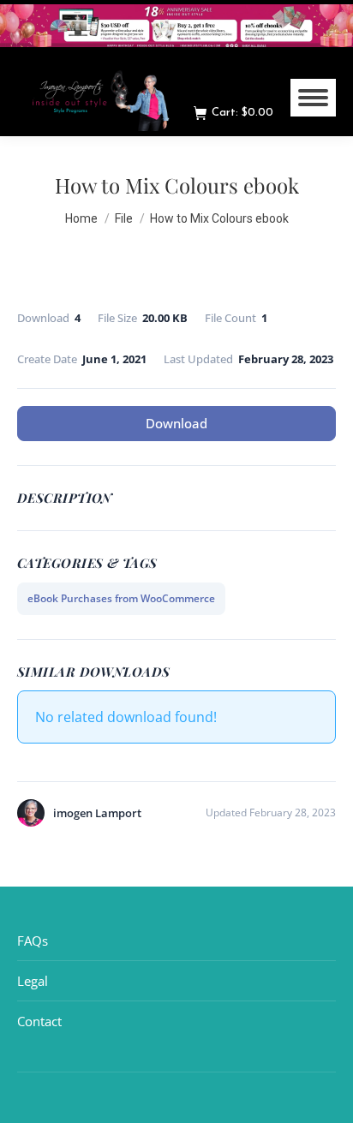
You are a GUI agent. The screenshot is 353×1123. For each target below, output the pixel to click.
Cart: (242, 112)
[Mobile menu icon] (313, 97)
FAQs (32, 940)
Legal (32, 980)
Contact (39, 1021)
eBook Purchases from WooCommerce (121, 598)
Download (176, 423)
